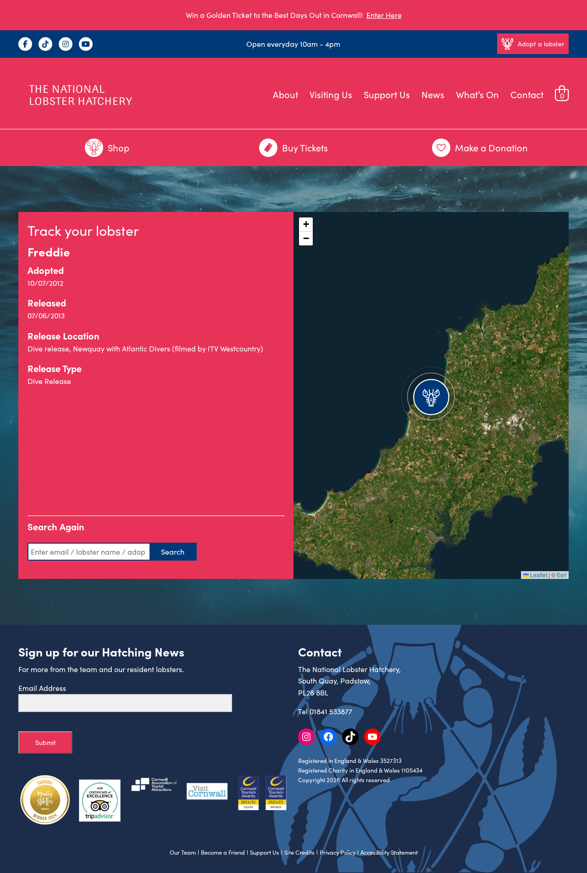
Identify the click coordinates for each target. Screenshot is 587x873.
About (285, 94)
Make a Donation (491, 147)
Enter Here (384, 15)
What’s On (477, 94)
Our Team (183, 852)
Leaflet (538, 574)
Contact (526, 94)
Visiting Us (331, 94)
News (432, 94)
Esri (561, 574)
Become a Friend (223, 852)
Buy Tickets (305, 147)
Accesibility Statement (389, 852)
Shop (118, 147)
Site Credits (299, 852)
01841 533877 (331, 711)
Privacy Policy (337, 852)
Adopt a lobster (541, 43)
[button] (431, 395)
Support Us (387, 94)
